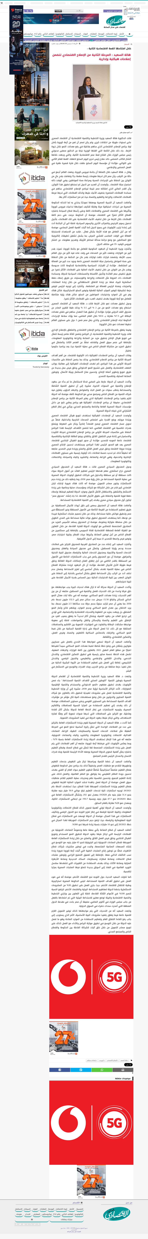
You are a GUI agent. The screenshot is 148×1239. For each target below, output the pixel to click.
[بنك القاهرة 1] (63, 1039)
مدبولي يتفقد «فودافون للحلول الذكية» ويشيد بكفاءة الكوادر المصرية (80, 40)
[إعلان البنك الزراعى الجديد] (32, 123)
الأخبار (121, 34)
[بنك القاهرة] (32, 56)
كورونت (101, 1060)
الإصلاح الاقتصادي (112, 1060)
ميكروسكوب (28, 34)
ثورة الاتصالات (111, 34)
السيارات (77, 34)
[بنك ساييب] (32, 88)
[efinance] (16, 74)
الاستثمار (69, 34)
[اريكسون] (32, 272)
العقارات (93, 34)
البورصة (101, 34)
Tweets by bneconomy (41, 367)
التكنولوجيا (60, 34)
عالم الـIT (37, 34)
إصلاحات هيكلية (91, 1060)
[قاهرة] (32, 241)
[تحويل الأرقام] (131, 20)
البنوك (85, 34)
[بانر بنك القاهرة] (32, 206)
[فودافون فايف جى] (91, 977)
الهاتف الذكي (48, 34)
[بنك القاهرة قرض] (32, 155)
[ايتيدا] (32, 179)
